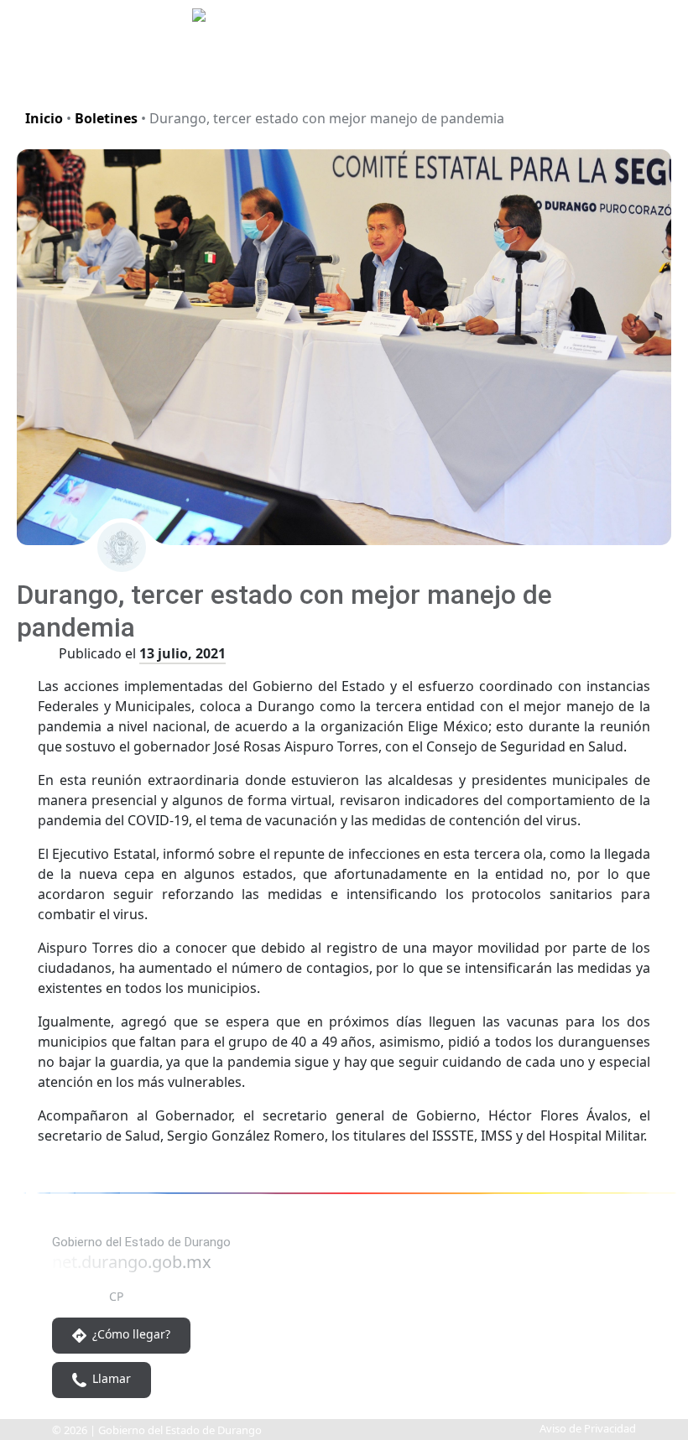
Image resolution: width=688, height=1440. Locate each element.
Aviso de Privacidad (587, 1428)
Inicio (44, 118)
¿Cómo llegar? (129, 1334)
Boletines (106, 118)
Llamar (110, 1378)
